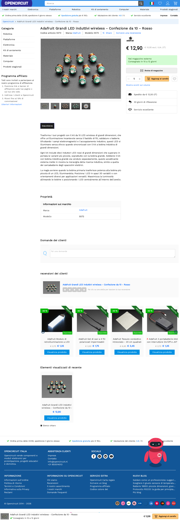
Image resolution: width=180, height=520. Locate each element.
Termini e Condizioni (14, 486)
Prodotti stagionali (169, 9)
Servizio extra (99, 475)
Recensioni (52, 483)
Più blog (137, 492)
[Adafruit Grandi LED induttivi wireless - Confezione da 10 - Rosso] (44, 106)
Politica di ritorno (13, 483)
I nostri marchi (9, 9)
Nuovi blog (140, 475)
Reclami (8, 492)
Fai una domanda (59, 251)
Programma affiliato (100, 486)
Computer (124, 9)
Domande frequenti (57, 492)
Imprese (163, 15)
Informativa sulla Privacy (16, 489)
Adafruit (83, 210)
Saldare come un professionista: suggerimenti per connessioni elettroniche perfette (154, 480)
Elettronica (33, 9)
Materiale (144, 9)
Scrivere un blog (98, 483)
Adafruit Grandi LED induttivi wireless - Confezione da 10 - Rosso (96, 284)
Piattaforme (55, 9)
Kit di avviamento (99, 9)
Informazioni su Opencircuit (65, 475)
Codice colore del (99, 489)
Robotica (76, 9)
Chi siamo (52, 480)
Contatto (174, 15)
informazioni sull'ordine (16, 480)
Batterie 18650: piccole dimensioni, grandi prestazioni (154, 486)
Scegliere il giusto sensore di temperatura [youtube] (154, 483)
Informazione (12, 475)
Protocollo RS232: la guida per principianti (154, 489)
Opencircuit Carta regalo (102, 480)
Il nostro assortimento (58, 486)
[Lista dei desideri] (158, 4)
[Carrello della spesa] (173, 4)
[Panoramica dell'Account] (165, 4)
